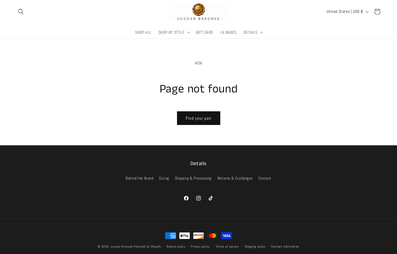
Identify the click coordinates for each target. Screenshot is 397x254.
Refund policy (176, 246)
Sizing (164, 178)
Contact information (285, 246)
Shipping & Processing (193, 178)
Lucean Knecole (122, 246)
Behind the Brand (139, 178)
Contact (264, 178)
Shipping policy (255, 246)
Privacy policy (200, 246)
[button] (21, 11)
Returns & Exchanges (235, 178)
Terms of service (227, 246)
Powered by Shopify (147, 246)
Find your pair (199, 118)
